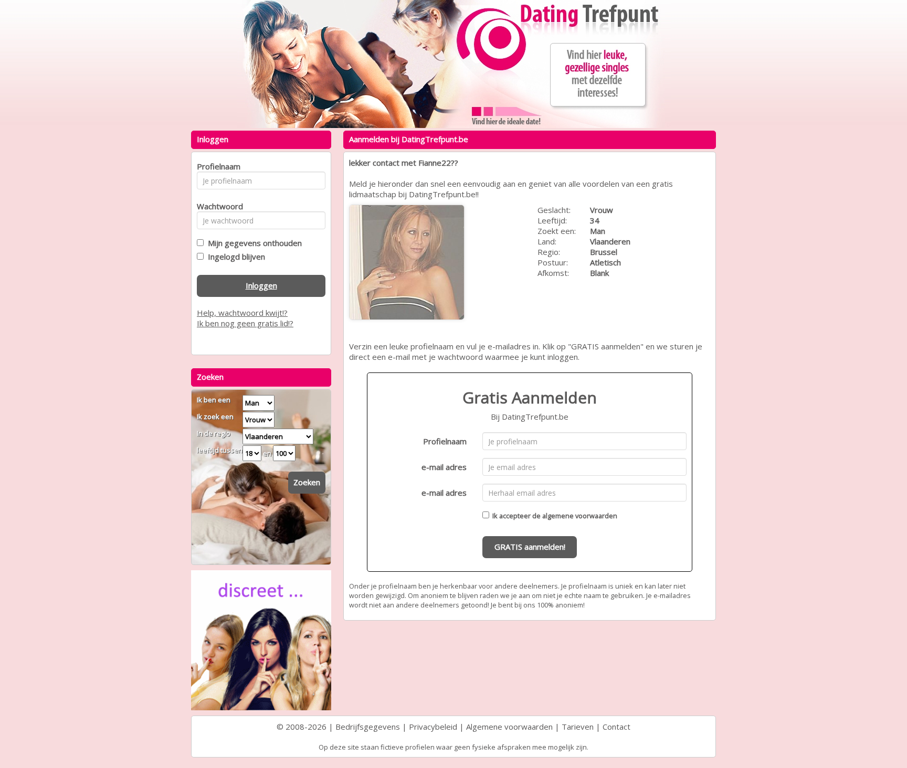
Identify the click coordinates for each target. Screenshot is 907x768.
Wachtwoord (217, 206)
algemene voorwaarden (579, 515)
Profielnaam (445, 441)
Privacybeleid (433, 726)
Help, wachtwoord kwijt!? (242, 312)
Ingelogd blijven (234, 256)
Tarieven (578, 726)
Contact (616, 726)
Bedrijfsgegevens (367, 726)
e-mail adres (444, 467)
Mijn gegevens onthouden (253, 243)
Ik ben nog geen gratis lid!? (245, 323)
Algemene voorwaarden (509, 726)
